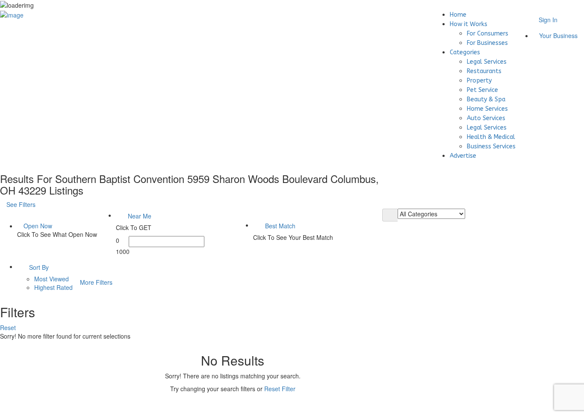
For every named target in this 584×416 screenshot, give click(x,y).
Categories (465, 52)
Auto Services (486, 118)
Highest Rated (53, 287)
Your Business (557, 35)
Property (479, 80)
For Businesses (487, 43)
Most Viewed (51, 278)
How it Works (468, 24)
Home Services (487, 108)
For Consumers (487, 33)
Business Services (491, 146)
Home (458, 14)
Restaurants (484, 71)
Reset (9, 327)
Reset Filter (279, 388)
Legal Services (487, 61)
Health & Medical (491, 137)
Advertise (463, 155)
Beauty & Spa (486, 99)
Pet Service (482, 90)
